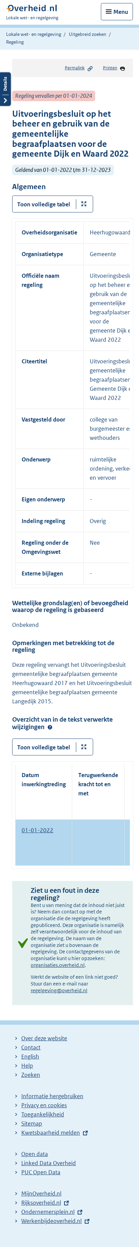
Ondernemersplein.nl (48, 1212)
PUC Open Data (40, 1172)
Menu (120, 12)
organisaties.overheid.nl (58, 965)
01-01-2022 (37, 830)
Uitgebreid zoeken (87, 34)
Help (27, 1065)
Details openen (5, 89)
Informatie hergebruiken (52, 1096)
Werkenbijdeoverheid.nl (51, 1221)
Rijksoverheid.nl (41, 1202)
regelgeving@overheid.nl (59, 990)
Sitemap (31, 1123)
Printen (110, 68)
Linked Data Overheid (48, 1163)
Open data (34, 1154)
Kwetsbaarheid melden (50, 1132)
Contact (30, 1047)
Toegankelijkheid (42, 1114)
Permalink (75, 68)
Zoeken (30, 1075)
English (30, 1056)
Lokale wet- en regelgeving (33, 34)
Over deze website (44, 1038)
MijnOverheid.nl (41, 1193)
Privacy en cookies (44, 1105)
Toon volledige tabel (43, 204)
